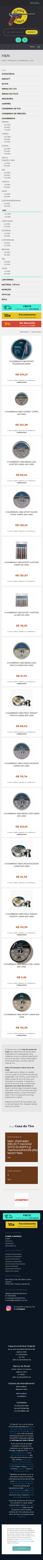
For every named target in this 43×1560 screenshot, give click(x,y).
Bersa (16, 1493)
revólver (25, 1481)
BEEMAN (5, 249)
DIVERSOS (6, 231)
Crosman (13, 1464)
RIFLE (4, 300)
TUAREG (5, 134)
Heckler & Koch (25, 1462)
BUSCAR (31, 32)
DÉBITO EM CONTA (12, 1271)
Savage (16, 1497)
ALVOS (5, 84)
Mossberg (25, 1497)
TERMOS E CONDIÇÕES (13, 1261)
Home (4, 60)
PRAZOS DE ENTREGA (13, 1269)
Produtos (12, 60)
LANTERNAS (7, 280)
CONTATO (8, 1241)
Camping (21, 1517)
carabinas (13, 1483)
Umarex (30, 1466)
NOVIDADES (9, 1243)
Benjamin (21, 1469)
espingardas (23, 1483)
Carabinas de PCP (25, 1429)
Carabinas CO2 (22, 1453)
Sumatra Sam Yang (21, 1471)
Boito (31, 1495)
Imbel (22, 1493)
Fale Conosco (34, 2)
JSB (3, 259)
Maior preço (24, 332)
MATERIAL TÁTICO (11, 285)
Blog (11, 1126)
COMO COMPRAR (11, 1266)
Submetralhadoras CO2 (20, 1455)
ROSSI (4, 191)
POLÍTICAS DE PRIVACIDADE (15, 1264)
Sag (24, 1460)
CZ (11, 1490)
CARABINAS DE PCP (11, 109)
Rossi (28, 1460)
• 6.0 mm (6, 125)
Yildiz (11, 1493)
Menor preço (36, 332)
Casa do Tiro (24, 1126)
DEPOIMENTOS (10, 1246)
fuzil (31, 1483)
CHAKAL (5, 146)
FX (10, 1466)
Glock (31, 1490)
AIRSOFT (6, 79)
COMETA (5, 182)
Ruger (27, 1493)
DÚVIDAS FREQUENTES (13, 1254)
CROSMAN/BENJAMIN (11, 201)
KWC (20, 1464)
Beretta (21, 1490)
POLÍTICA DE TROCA (12, 1259)
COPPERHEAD (8, 240)
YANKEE (5, 122)
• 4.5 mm (6, 130)
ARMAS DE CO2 (9, 89)
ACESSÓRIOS (8, 74)
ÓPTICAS (6, 295)
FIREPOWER (7, 221)
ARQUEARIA (7, 99)
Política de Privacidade (25, 1539)
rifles (31, 1481)
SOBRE (7, 1239)
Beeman (25, 1464)
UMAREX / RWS (8, 160)
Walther (15, 1462)
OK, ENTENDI (21, 1548)
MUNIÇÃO (6, 290)
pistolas (18, 1481)
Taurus (27, 1488)
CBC (3, 170)
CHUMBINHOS (23, 60)
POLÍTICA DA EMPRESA (13, 1256)
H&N (31, 60)
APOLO (5, 158)
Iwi (32, 1493)
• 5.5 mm (6, 127)
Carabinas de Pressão (18, 1431)
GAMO (4, 268)
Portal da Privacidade (23, 1541)
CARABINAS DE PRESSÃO (14, 114)
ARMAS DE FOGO (10, 94)
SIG (31, 1464)
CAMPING (6, 104)
